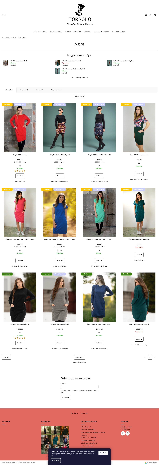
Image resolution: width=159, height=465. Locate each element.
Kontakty (84, 435)
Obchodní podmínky (88, 430)
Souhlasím (103, 453)
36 (20, 333)
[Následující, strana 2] (150, 357)
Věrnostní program (87, 446)
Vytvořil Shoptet (152, 463)
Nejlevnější (24, 90)
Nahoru (7, 357)
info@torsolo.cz (126, 427)
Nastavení (55, 461)
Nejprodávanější (56, 90)
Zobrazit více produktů (78, 77)
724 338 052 (125, 429)
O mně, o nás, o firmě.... (89, 438)
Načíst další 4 (80, 357)
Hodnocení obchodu (88, 440)
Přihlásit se (65, 397)
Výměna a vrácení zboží (89, 443)
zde (52, 456)
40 (20, 250)
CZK (3, 15)
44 (61, 250)
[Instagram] (127, 433)
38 (20, 166)
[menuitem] (40, 32)
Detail (19, 176)
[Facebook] (123, 433)
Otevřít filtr (78, 96)
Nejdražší (39, 90)
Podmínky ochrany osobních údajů (93, 432)
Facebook (74, 413)
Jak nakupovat (86, 427)
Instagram (84, 413)
